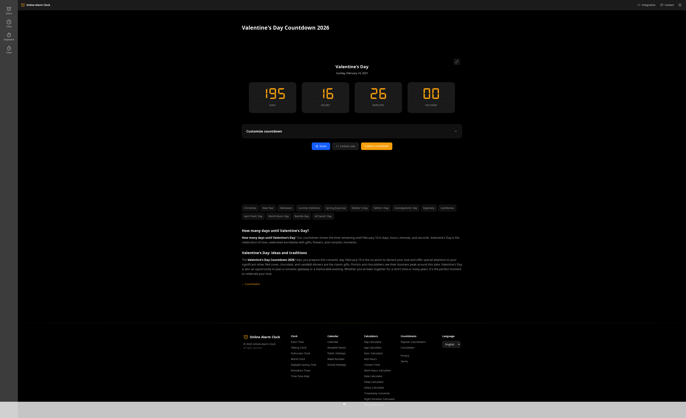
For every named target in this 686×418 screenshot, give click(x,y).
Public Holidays (336, 353)
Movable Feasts (336, 347)
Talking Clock (298, 347)
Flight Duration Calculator (379, 399)
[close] (344, 404)
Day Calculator (372, 342)
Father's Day (381, 208)
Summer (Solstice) (309, 208)
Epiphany (428, 208)
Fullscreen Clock (300, 353)
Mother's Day (360, 208)
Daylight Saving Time (303, 364)
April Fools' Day (253, 216)
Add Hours (370, 359)
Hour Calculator (373, 353)
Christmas (250, 208)
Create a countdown (377, 146)
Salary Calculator (374, 387)
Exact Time (297, 342)
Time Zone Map (300, 376)
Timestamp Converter (377, 393)
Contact (669, 5)
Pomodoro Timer (301, 370)
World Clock (298, 359)
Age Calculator (373, 347)
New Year (268, 208)
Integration (648, 5)
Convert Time (372, 364)
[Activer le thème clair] (680, 5)
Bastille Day (302, 216)
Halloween (286, 208)
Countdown (407, 347)
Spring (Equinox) (336, 208)
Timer (9, 52)
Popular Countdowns (413, 342)
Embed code (347, 146)
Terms (404, 361)
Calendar (332, 342)
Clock (9, 26)
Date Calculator (373, 376)
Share (323, 146)
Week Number (336, 359)
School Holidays (336, 364)
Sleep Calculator (374, 382)
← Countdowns (251, 284)
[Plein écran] (457, 62)
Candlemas (447, 208)
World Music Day (279, 216)
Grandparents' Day (406, 208)
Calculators (371, 336)
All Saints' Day (323, 216)
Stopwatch (9, 39)
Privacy (405, 355)
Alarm (9, 13)
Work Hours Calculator (377, 370)
